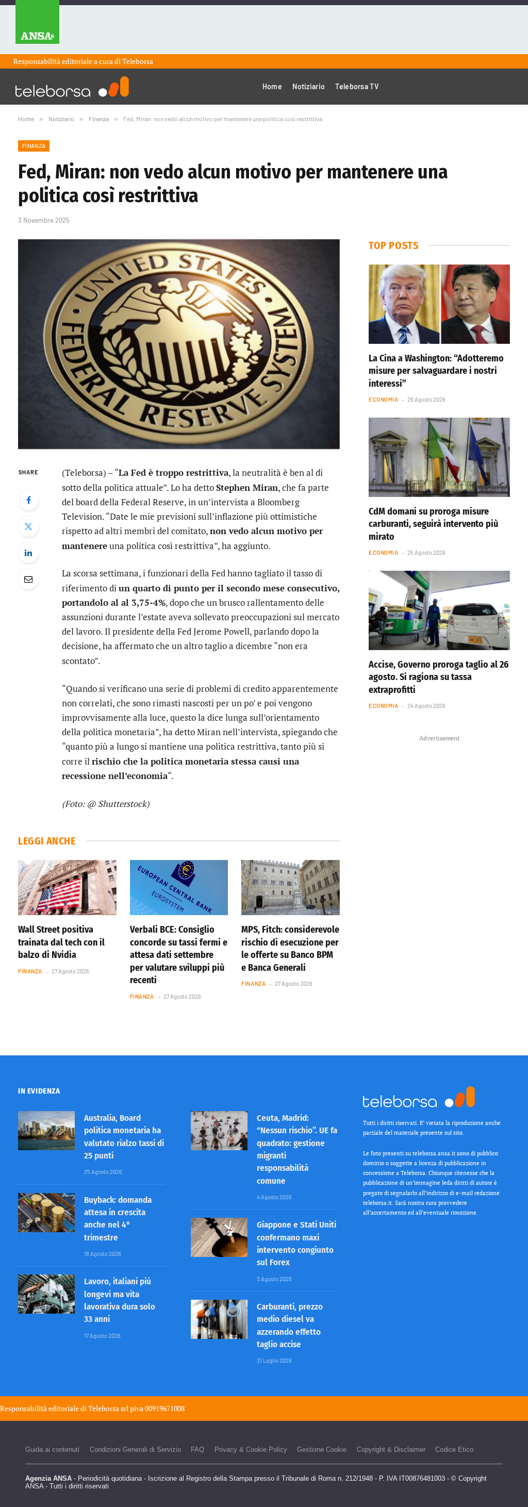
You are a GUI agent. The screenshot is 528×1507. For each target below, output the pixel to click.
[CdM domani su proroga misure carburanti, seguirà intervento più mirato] (439, 457)
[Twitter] (28, 526)
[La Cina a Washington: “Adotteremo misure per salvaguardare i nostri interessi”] (439, 304)
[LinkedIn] (28, 552)
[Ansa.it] (37, 27)
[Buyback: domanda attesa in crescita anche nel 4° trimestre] (46, 1212)
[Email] (28, 579)
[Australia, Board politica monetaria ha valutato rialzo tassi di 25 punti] (46, 1130)
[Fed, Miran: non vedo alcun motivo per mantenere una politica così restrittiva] (179, 344)
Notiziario (308, 86)
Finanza (33, 145)
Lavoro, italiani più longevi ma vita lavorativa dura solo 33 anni (119, 1300)
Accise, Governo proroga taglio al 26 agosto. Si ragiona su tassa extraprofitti (438, 677)
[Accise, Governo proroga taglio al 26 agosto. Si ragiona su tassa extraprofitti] (439, 610)
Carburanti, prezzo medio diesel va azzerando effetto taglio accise (290, 1325)
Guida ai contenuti (52, 1449)
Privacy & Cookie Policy (250, 1449)
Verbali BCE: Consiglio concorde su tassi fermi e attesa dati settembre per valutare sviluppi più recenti (178, 955)
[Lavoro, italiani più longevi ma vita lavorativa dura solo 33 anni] (46, 1294)
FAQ (197, 1449)
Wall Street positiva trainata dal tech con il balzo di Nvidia (61, 942)
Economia (383, 399)
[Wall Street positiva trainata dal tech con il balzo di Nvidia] (67, 887)
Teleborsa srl (108, 1408)
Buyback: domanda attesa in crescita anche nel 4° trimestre (118, 1219)
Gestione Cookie (321, 1449)
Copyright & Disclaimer (391, 1449)
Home (272, 86)
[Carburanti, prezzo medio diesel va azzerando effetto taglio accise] (219, 1319)
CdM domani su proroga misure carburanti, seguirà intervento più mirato (433, 524)
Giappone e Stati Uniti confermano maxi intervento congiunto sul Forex (296, 1243)
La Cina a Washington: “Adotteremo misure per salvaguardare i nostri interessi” (436, 371)
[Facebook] (28, 500)
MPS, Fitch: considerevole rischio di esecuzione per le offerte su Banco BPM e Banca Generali (290, 948)
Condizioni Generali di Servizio (135, 1449)
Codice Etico (454, 1449)
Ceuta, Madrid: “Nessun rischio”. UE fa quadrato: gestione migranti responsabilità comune (297, 1149)
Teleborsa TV (356, 86)
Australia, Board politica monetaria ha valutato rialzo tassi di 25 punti (124, 1137)
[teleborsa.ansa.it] (72, 87)
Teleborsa (137, 61)
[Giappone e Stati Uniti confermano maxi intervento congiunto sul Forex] (219, 1237)
